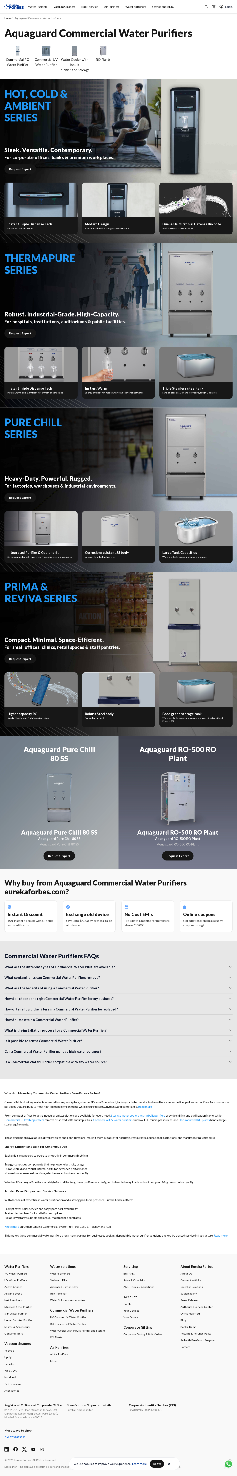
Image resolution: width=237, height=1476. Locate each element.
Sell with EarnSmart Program (198, 1340)
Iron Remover (58, 1293)
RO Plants (56, 1337)
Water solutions (63, 1267)
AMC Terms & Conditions (138, 1286)
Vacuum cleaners (17, 1344)
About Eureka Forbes (197, 1267)
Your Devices (131, 1310)
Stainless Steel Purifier (18, 1306)
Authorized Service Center (197, 1306)
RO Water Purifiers (15, 1273)
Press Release (189, 1300)
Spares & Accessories (17, 1326)
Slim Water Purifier (15, 1313)
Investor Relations (192, 1286)
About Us (186, 1273)
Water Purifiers (38, 6)
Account (130, 1297)
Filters (54, 1360)
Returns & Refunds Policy (196, 1333)
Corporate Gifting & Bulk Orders (143, 1334)
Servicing (130, 1267)
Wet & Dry (10, 1370)
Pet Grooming (12, 1383)
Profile (127, 1303)
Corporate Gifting (137, 1327)
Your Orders (130, 1317)
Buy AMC (129, 1273)
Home (7, 18)
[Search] (206, 6)
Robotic (9, 1350)
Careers (185, 1346)
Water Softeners (135, 6)
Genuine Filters (13, 1333)
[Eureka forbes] (14, 6)
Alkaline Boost (13, 1293)
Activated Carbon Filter (64, 1286)
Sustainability (189, 1293)
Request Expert (20, 169)
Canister (9, 1363)
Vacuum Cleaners (64, 6)
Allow (157, 1463)
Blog (183, 1320)
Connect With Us (191, 1280)
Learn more (139, 1463)
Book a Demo (188, 1326)
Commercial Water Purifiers (72, 1310)
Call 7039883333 (14, 1437)
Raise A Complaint (134, 1280)
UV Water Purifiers (15, 1280)
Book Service (89, 6)
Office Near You (190, 1313)
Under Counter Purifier (18, 1320)
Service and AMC (163, 6)
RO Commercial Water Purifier (68, 1323)
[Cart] (214, 6)
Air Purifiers (111, 6)
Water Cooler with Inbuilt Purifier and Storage (78, 1330)
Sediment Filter (59, 1280)
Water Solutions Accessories (67, 1300)
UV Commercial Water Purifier (68, 1317)
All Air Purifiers (59, 1354)
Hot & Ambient (13, 1300)
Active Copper (13, 1286)
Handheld (10, 1377)
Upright (9, 1357)
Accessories (11, 1390)
